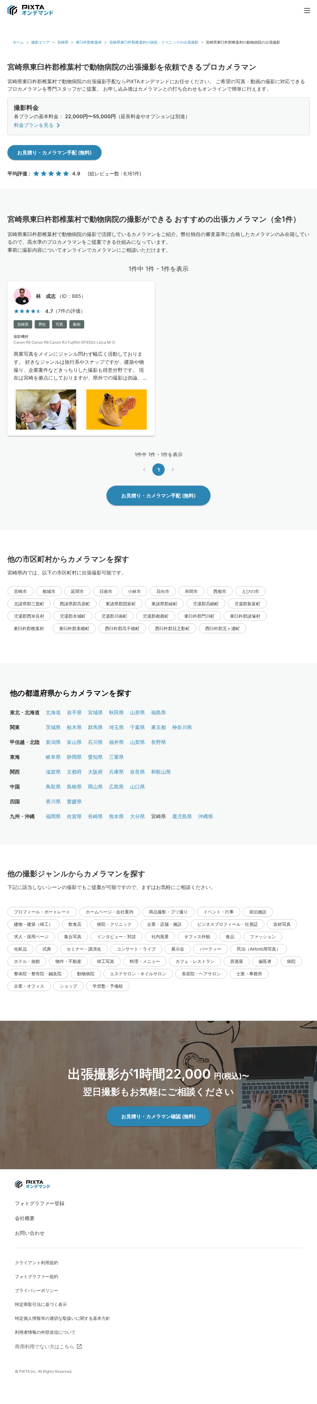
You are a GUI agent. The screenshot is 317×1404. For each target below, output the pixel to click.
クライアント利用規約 (36, 1262)
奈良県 (137, 772)
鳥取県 (53, 787)
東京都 (158, 727)
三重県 (116, 757)
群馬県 (95, 727)
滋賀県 (53, 772)
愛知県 (95, 757)
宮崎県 (62, 42)
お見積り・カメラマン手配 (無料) (54, 152)
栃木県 (74, 727)
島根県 (74, 787)
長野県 (158, 742)
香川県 (53, 801)
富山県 (74, 742)
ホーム (18, 42)
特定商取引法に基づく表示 (41, 1304)
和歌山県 (161, 772)
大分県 (137, 816)
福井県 (116, 742)
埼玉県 (116, 727)
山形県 (137, 712)
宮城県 (95, 712)
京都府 (74, 772)
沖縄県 (205, 816)
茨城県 (53, 727)
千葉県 (137, 727)
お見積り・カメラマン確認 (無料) (158, 1116)
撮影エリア (40, 42)
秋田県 (116, 712)
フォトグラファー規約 (36, 1276)
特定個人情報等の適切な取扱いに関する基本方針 (62, 1318)
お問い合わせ (30, 1233)
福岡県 (53, 816)
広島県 (116, 787)
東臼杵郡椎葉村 (89, 42)
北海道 (53, 712)
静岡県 (74, 757)
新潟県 (53, 742)
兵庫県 (116, 772)
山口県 (137, 787)
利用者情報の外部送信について (45, 1332)
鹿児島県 (182, 816)
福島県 (158, 712)
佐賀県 (74, 816)
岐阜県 (53, 757)
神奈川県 (182, 727)
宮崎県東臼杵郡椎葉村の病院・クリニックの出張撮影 (153, 42)
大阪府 (95, 772)
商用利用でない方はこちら (44, 1346)
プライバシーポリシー (36, 1290)
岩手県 (74, 712)
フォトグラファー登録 (39, 1203)
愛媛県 (74, 801)
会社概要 (25, 1218)
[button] (20, 591)
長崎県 (95, 816)
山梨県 (137, 742)
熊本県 (116, 816)
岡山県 (95, 787)
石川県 (95, 742)
